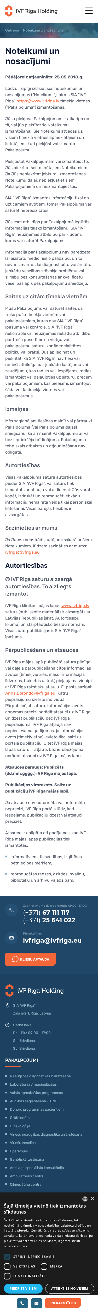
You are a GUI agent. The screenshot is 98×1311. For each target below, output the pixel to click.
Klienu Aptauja (34, 959)
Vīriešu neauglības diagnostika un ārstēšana (46, 1134)
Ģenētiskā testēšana (27, 1159)
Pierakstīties (63, 1303)
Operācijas (19, 1151)
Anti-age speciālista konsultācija (37, 1168)
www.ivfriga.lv (75, 605)
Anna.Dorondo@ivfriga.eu (30, 693)
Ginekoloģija (20, 1126)
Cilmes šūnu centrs (25, 1184)
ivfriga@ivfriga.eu (22, 552)
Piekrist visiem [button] (23, 1288)
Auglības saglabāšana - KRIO (33, 1101)
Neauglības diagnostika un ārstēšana (40, 1076)
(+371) (46, 912)
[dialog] (49, 1251)
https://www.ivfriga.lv (37, 100)
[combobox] (85, 1199)
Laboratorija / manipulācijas (33, 1084)
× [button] (92, 1199)
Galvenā (12, 30)
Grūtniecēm (20, 1118)
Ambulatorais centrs (26, 1176)
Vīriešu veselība (23, 1143)
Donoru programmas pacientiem (37, 1109)
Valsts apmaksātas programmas (36, 1093)
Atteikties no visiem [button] (69, 1288)
